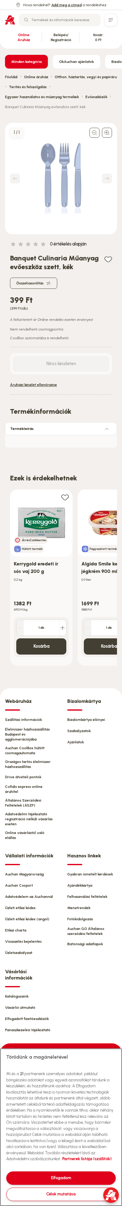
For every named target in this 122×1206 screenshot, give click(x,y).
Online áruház (36, 77)
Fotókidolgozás (80, 919)
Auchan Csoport (19, 885)
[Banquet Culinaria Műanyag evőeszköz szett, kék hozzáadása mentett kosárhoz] (108, 259)
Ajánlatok (75, 742)
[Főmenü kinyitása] (110, 20)
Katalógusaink (16, 996)
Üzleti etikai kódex (20, 908)
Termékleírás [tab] (21, 429)
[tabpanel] (61, 439)
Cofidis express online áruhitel (24, 789)
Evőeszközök (96, 97)
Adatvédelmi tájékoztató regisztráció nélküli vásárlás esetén (29, 819)
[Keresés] (26, 20)
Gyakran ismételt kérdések (90, 874)
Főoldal (11, 77)
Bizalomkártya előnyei (86, 719)
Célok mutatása (61, 1194)
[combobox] (60, 20)
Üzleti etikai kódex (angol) (27, 919)
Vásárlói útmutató (20, 1007)
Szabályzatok (79, 731)
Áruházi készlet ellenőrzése (33, 385)
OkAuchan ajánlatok (76, 62)
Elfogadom (61, 1177)
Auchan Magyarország (24, 874)
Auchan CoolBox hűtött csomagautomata (24, 750)
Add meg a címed (66, 5)
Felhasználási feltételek (87, 896)
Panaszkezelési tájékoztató (27, 1030)
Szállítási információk (23, 719)
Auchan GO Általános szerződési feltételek (85, 931)
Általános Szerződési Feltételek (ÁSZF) (23, 803)
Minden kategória (26, 62)
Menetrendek (78, 908)
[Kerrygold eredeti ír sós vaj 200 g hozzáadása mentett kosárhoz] (65, 497)
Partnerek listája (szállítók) (87, 1158)
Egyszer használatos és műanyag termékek (42, 97)
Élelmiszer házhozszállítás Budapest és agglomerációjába (27, 734)
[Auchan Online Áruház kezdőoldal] (10, 20)
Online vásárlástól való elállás (24, 835)
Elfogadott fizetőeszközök (27, 1019)
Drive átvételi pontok (23, 777)
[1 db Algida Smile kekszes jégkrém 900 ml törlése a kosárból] (87, 628)
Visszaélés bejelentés (23, 941)
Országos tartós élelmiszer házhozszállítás (28, 764)
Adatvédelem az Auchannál (29, 896)
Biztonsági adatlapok (85, 944)
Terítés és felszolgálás (28, 87)
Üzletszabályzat (18, 953)
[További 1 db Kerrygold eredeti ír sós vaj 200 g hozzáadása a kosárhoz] (62, 628)
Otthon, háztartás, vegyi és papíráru (86, 77)
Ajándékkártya (79, 885)
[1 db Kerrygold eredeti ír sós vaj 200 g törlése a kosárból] (20, 628)
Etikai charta (15, 930)
